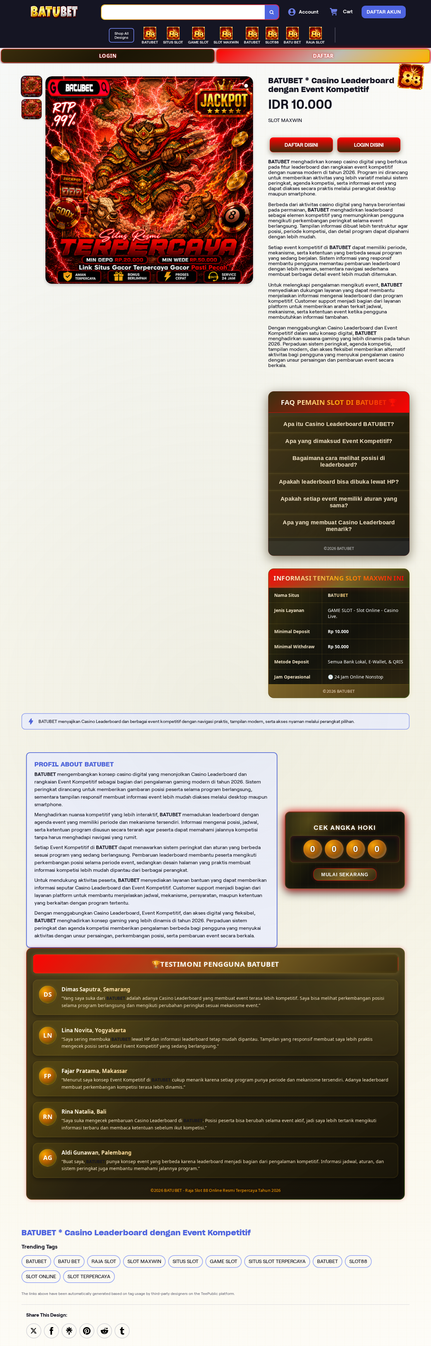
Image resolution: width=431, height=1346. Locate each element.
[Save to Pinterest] (86, 1330)
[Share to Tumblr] (122, 1330)
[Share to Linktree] (69, 1330)
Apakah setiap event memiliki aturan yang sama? (338, 502)
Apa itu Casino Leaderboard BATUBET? (338, 424)
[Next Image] (248, 181)
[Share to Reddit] (104, 1330)
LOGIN (108, 55)
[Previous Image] (50, 181)
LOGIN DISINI (369, 145)
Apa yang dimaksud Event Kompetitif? (339, 441)
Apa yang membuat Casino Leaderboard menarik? (339, 525)
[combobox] (183, 12)
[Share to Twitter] (33, 1330)
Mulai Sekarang (345, 874)
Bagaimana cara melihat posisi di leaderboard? (338, 461)
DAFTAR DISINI (301, 145)
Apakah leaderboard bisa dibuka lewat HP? (339, 482)
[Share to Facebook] (51, 1330)
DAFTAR (323, 55)
